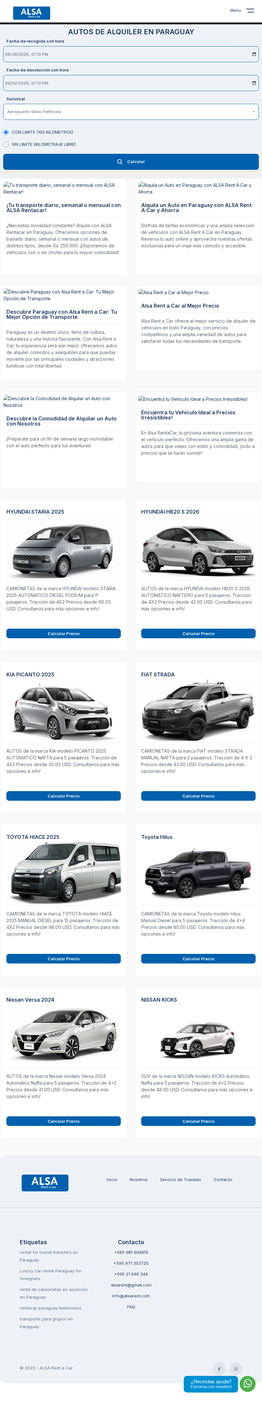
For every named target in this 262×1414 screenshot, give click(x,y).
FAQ (131, 1306)
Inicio (112, 1179)
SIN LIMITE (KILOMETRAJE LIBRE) (44, 144)
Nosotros (139, 1179)
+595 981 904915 (131, 1252)
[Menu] (254, 12)
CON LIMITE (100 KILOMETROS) (42, 132)
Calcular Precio (64, 633)
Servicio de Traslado (180, 1179)
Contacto (223, 1179)
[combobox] (131, 112)
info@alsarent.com (131, 1295)
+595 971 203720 (131, 1263)
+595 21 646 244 (131, 1274)
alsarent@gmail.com (131, 1284)
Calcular (136, 161)
